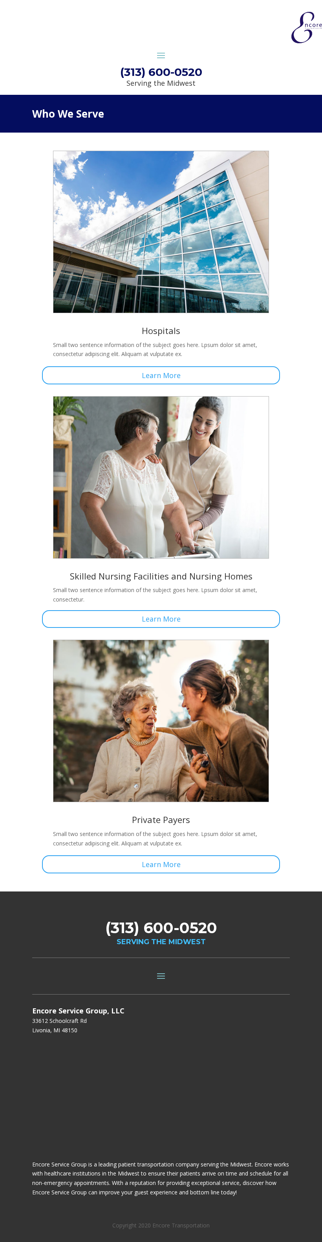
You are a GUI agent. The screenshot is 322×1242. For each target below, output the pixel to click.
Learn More (161, 375)
